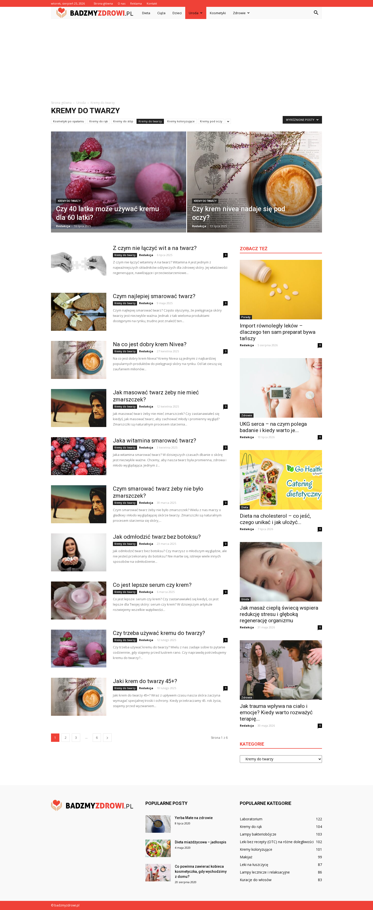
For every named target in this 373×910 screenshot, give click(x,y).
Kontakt (152, 3)
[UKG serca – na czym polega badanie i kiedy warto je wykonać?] (281, 388)
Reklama (136, 3)
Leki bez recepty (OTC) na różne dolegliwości (277, 841)
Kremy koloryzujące (181, 121)
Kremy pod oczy (211, 121)
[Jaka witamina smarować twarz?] (78, 456)
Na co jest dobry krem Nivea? (150, 344)
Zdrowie (239, 13)
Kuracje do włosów (256, 879)
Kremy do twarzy (150, 121)
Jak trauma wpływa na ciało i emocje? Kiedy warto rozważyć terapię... (276, 712)
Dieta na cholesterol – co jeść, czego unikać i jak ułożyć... (275, 519)
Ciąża (161, 13)
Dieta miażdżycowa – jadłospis (200, 842)
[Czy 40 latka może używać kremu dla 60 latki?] (118, 180)
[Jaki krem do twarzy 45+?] (78, 697)
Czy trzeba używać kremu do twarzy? (159, 633)
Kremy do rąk (98, 121)
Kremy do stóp (123, 121)
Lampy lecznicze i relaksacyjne (265, 872)
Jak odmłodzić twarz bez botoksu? (157, 537)
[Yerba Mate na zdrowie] (158, 824)
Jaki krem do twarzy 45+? (145, 681)
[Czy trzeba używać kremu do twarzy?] (78, 649)
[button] (316, 13)
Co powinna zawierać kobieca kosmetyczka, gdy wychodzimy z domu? (201, 871)
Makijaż (246, 857)
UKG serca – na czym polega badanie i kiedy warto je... (273, 427)
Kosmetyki (218, 13)
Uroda (193, 13)
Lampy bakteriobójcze (258, 834)
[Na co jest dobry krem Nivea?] (78, 360)
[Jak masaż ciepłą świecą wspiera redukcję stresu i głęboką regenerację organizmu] (281, 572)
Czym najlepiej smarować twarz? (154, 296)
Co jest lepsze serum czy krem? (152, 585)
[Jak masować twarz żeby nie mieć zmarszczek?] (78, 408)
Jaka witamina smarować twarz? (154, 440)
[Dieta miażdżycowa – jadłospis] (158, 848)
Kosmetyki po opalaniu (68, 121)
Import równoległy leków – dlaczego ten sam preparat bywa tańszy (277, 332)
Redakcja (63, 226)
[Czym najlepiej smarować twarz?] (78, 312)
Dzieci (177, 13)
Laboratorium (251, 819)
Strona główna (103, 3)
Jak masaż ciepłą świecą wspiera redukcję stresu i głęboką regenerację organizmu (279, 614)
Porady (245, 317)
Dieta (146, 13)
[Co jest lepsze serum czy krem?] (78, 600)
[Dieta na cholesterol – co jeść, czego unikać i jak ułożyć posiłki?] (281, 480)
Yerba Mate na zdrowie (194, 818)
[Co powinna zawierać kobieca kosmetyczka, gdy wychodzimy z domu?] (158, 872)
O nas (121, 3)
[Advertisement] (186, 57)
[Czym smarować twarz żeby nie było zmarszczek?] (78, 504)
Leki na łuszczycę (254, 864)
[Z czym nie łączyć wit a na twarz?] (78, 264)
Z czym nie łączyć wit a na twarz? (155, 248)
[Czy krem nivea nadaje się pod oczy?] (254, 185)
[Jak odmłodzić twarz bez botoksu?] (78, 552)
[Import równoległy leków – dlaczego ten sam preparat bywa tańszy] (281, 289)
